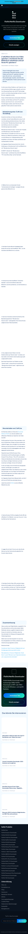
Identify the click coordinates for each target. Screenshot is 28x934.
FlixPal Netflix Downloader (8, 840)
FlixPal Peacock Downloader (9, 875)
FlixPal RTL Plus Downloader (9, 859)
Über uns (3, 885)
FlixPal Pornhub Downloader (9, 868)
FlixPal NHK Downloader (8, 870)
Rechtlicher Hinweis (6, 894)
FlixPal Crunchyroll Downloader (10, 866)
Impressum (4, 892)
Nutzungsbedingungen (7, 899)
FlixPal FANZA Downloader (8, 835)
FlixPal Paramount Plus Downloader (11, 873)
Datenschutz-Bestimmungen (9, 904)
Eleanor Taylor (14, 65)
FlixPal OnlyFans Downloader (9, 837)
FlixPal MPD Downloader (8, 844)
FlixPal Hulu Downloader (8, 863)
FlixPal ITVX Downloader (8, 856)
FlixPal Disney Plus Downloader (10, 847)
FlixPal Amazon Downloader (9, 832)
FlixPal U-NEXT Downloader (9, 851)
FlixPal (12, 483)
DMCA (3, 897)
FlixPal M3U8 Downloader (8, 842)
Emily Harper (12, 739)
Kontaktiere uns (5, 887)
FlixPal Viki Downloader (7, 878)
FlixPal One (4, 830)
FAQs (2, 889)
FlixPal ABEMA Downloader (9, 854)
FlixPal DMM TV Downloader (9, 861)
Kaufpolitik (4, 906)
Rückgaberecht (5, 908)
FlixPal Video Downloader (8, 849)
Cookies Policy (5, 901)
